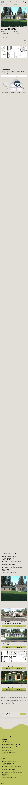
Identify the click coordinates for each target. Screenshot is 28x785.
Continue (23, 714)
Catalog (2, 4)
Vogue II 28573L (14, 4)
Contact (12, 1)
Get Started (18, 1)
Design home (20, 626)
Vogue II (7, 4)
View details (7, 626)
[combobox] (14, 76)
